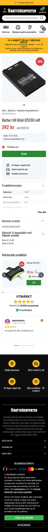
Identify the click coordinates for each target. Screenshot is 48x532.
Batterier (12, 110)
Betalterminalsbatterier (27, 110)
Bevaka (24, 154)
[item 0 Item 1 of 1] (24, 79)
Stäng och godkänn (24, 517)
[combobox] (24, 18)
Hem (4, 110)
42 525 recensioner (29, 305)
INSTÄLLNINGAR (24, 525)
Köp (33, 282)
